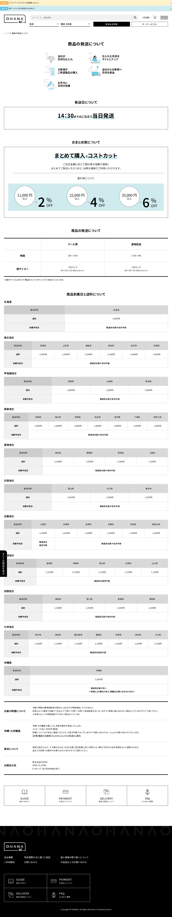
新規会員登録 (112, 24)
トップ (6, 33)
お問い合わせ (30, 862)
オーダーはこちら (149, 24)
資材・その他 (75, 24)
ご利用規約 (9, 862)
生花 (44, 24)
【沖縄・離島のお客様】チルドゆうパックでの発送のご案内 (57, 735)
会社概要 (8, 857)
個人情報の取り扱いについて (74, 857)
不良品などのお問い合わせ (73, 862)
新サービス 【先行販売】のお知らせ (22, 8)
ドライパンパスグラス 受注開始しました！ (24, 2)
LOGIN (146, 17)
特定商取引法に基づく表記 (37, 857)
